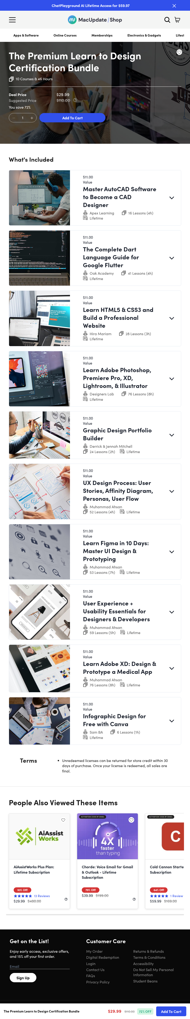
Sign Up (23, 977)
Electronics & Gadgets (144, 35)
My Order (94, 951)
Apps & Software (26, 35)
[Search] (167, 19)
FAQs (90, 975)
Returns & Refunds (148, 951)
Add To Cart (72, 117)
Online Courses (65, 35)
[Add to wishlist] (179, 52)
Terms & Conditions (149, 957)
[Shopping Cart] (177, 19)
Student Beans (145, 980)
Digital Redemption (102, 957)
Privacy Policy (98, 981)
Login (90, 963)
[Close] (174, 5)
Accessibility (143, 963)
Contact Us (95, 969)
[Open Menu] (13, 19)
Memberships (102, 35)
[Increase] (31, 118)
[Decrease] (13, 118)
